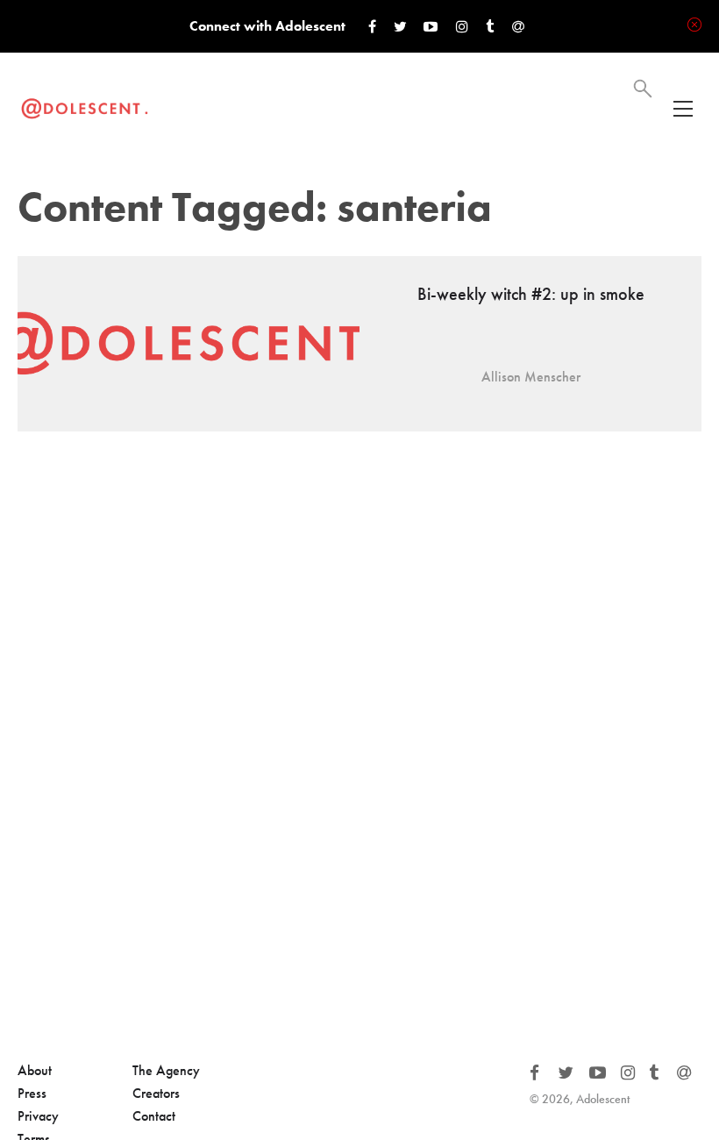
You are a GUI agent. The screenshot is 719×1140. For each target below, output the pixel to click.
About (35, 1070)
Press (32, 1093)
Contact (153, 1116)
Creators (156, 1093)
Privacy (38, 1116)
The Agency (166, 1070)
